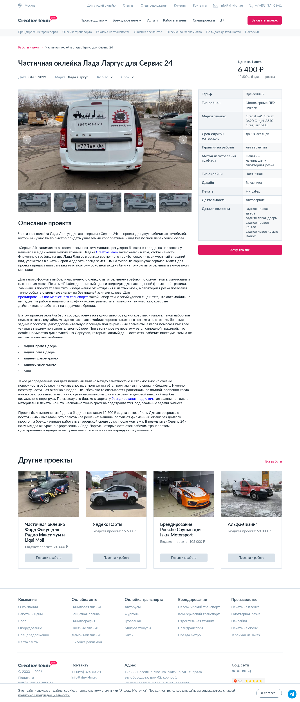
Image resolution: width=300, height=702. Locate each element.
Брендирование (125, 20)
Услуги (152, 20)
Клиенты (180, 5)
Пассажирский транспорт (199, 607)
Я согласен (269, 693)
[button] (27, 140)
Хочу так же (240, 250)
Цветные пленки (85, 628)
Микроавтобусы (138, 628)
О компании (28, 607)
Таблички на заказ (245, 635)
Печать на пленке (245, 607)
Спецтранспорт (190, 628)
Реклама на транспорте (113, 32)
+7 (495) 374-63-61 (268, 5)
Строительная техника (196, 621)
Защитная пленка (86, 614)
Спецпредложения (154, 5)
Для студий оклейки (101, 5)
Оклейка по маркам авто (184, 32)
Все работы (273, 461)
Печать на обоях (244, 628)
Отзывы (128, 5)
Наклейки (252, 32)
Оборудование (30, 628)
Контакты (200, 5)
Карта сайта (28, 642)
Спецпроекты (204, 20)
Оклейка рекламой (87, 642)
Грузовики (133, 621)
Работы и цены (175, 20)
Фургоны (132, 614)
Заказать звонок (265, 20)
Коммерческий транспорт (199, 614)
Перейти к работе (48, 557)
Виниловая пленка (86, 607)
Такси (129, 635)
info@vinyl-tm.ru (231, 5)
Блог (22, 621)
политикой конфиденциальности (44, 695)
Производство (92, 20)
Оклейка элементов (148, 32)
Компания (27, 600)
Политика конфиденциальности (35, 680)
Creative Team (107, 252)
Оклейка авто (84, 600)
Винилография (83, 621)
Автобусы (133, 607)
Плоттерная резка (245, 614)
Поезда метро (189, 635)
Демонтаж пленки (86, 635)
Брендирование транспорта (38, 32)
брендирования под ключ (132, 398)
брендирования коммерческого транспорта (53, 297)
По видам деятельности (223, 32)
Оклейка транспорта (77, 32)
